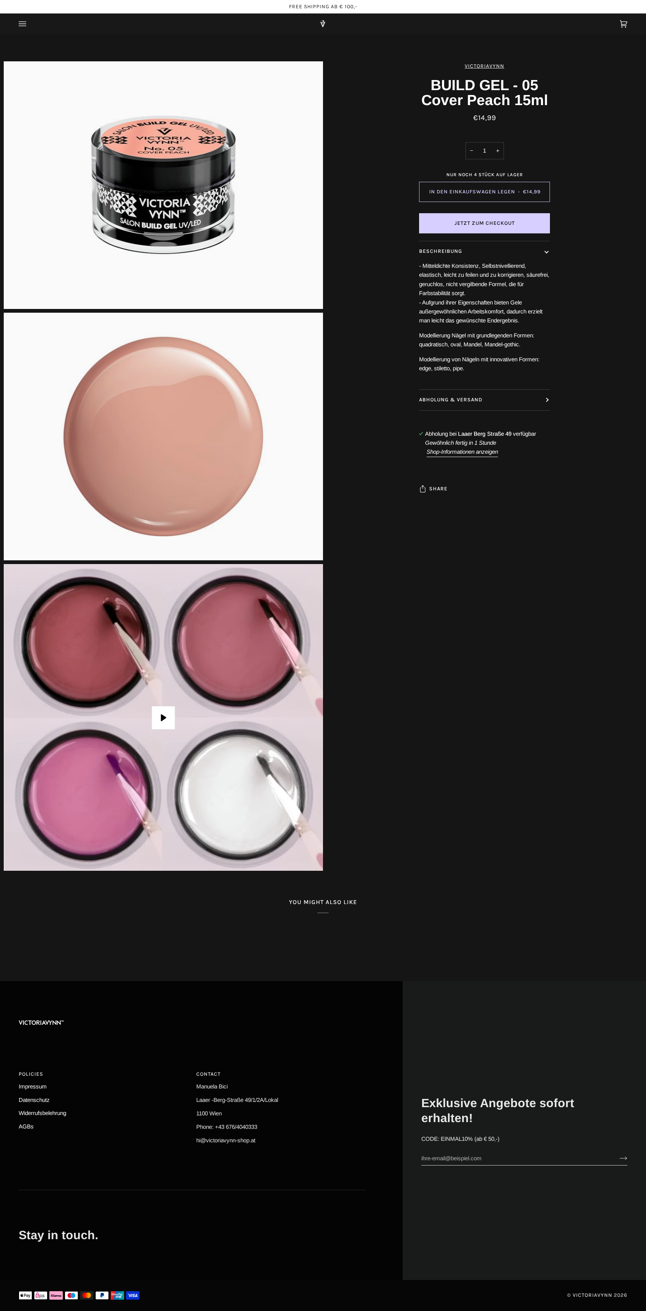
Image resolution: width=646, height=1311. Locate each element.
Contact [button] (208, 1074)
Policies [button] (31, 1074)
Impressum (33, 1086)
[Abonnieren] (617, 1158)
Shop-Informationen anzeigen (462, 451)
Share (438, 489)
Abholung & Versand (450, 399)
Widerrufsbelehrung (42, 1113)
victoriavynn (484, 66)
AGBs (26, 1126)
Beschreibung (440, 251)
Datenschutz (34, 1100)
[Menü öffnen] (30, 23)
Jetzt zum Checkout (485, 223)
